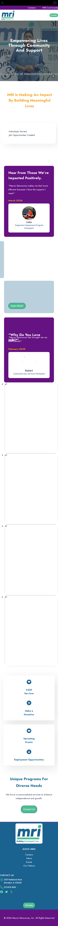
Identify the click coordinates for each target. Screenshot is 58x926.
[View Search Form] (2, 3)
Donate (54, 15)
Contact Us (7, 875)
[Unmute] (53, 76)
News (29, 858)
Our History (29, 865)
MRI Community (50, 7)
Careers (32, 7)
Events (29, 862)
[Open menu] (55, 3)
